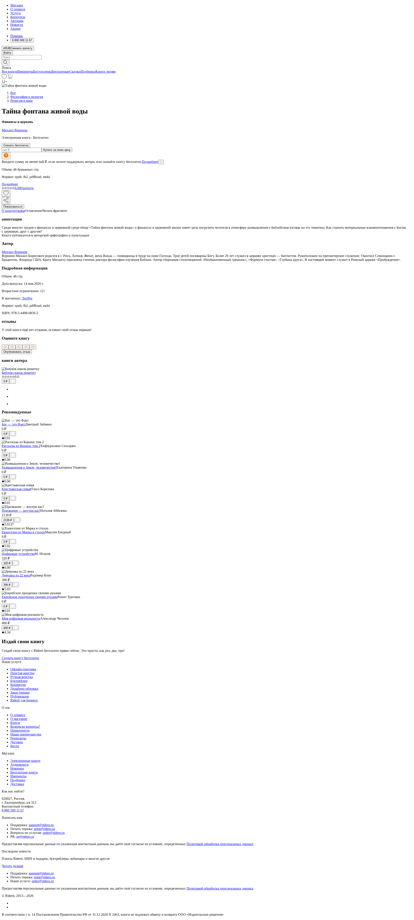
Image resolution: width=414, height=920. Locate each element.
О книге (8, 211)
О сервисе (17, 9)
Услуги (15, 13)
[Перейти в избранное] (4, 78)
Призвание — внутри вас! (21, 510)
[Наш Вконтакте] (12, 903)
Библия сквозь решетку (19, 373)
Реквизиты (18, 738)
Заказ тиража (20, 692)
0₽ (5, 381)
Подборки (88, 71)
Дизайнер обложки (24, 688)
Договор (16, 742)
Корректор (18, 685)
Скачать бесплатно (15, 145)
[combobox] (207, 57)
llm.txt (14, 746)
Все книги (9, 71)
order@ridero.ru (54, 833)
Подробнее (150, 162)
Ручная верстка (21, 677)
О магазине (18, 719)
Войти (7, 52)
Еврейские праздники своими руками (30, 597)
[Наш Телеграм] (12, 907)
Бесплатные (60, 71)
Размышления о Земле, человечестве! (29, 467)
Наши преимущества (25, 734)
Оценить (27, 188)
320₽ (7, 563)
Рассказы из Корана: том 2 (21, 446)
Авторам (16, 21)
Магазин (16, 5)
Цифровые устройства (18, 554)
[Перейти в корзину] (10, 78)
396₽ (7, 584)
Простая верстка (22, 673)
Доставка (17, 784)
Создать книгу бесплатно (20, 658)
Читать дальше (12, 866)
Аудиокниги (19, 764)
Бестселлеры (42, 71)
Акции (15, 28)
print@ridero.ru (44, 829)
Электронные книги (25, 760)
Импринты (25, 71)
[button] (207, 62)
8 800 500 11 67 (13, 810)
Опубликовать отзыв (16, 351)
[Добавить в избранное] (6, 193)
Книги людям (106, 71)
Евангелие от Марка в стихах (23, 532)
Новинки (17, 768)
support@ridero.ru (41, 825)
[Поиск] (5, 63)
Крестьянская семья (16, 489)
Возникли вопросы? (25, 726)
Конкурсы (17, 17)
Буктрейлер (18, 681)
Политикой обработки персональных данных (220, 844)
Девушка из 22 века (16, 575)
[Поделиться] (6, 200)
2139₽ (7, 520)
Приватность (20, 730)
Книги (15, 723)
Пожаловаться (12, 206)
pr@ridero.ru (25, 836)
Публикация (19, 696)
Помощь (16, 36)
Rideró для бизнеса (24, 700)
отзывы (19, 211)
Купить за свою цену (57, 149)
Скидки (75, 71)
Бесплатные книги (24, 772)
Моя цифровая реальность (21, 618)
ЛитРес (27, 298)
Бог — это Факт (13, 424)
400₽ (7, 628)
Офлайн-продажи (23, 669)
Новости (16, 25)
